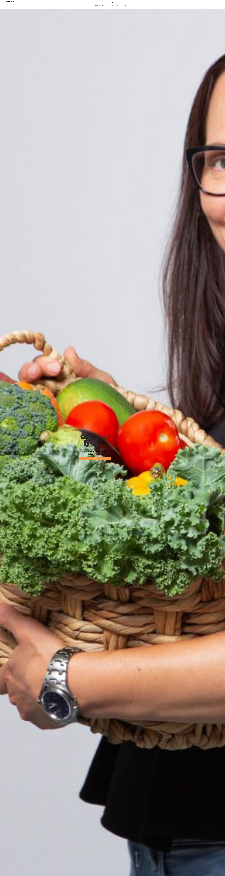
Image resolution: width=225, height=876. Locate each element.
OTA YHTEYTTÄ (128, 5)
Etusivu (96, 5)
